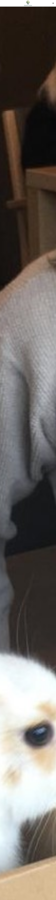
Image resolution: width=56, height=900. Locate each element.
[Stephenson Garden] (28, 3)
